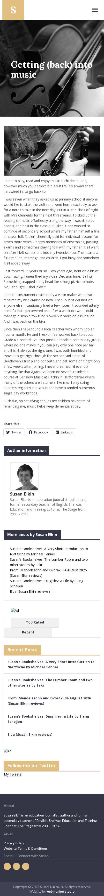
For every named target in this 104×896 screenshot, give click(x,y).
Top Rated (35, 622)
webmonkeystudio (60, 891)
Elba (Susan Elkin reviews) (30, 591)
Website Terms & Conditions (26, 848)
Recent (28, 632)
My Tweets (12, 774)
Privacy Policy (14, 843)
